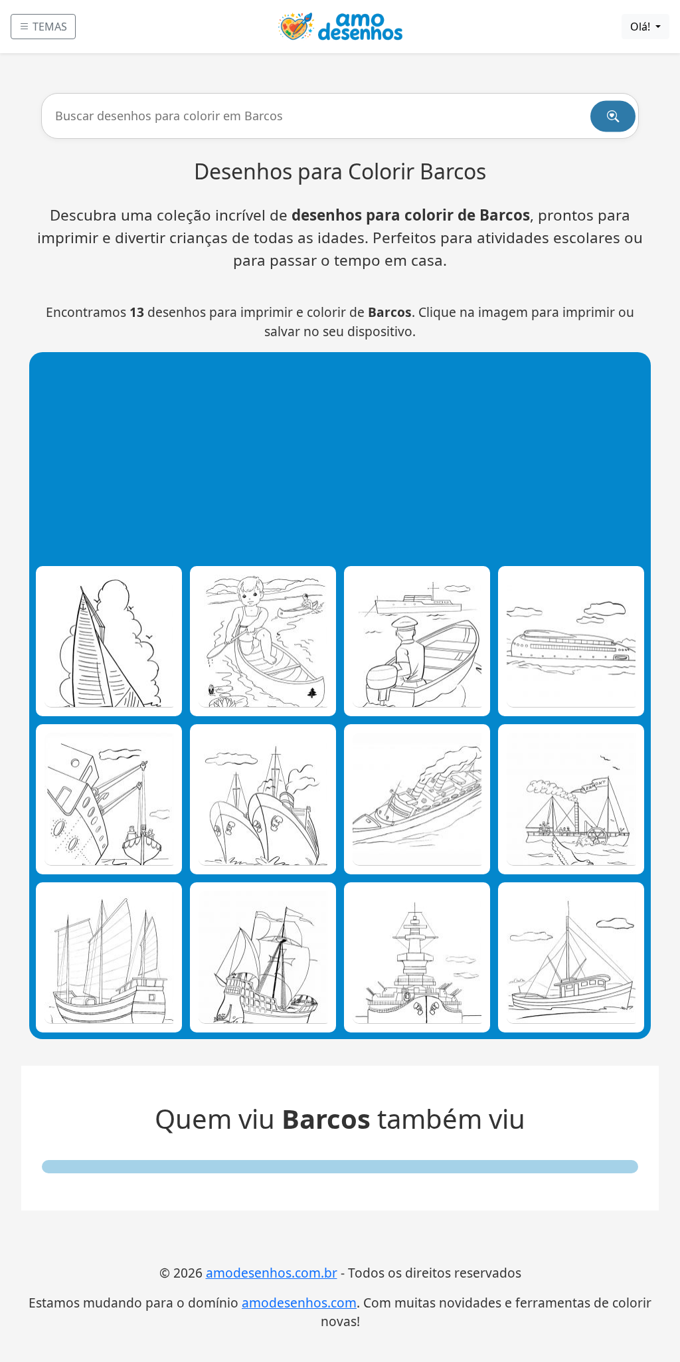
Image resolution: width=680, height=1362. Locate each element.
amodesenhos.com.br (271, 1273)
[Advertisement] (343, 458)
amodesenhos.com (299, 1303)
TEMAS (48, 26)
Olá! (641, 26)
